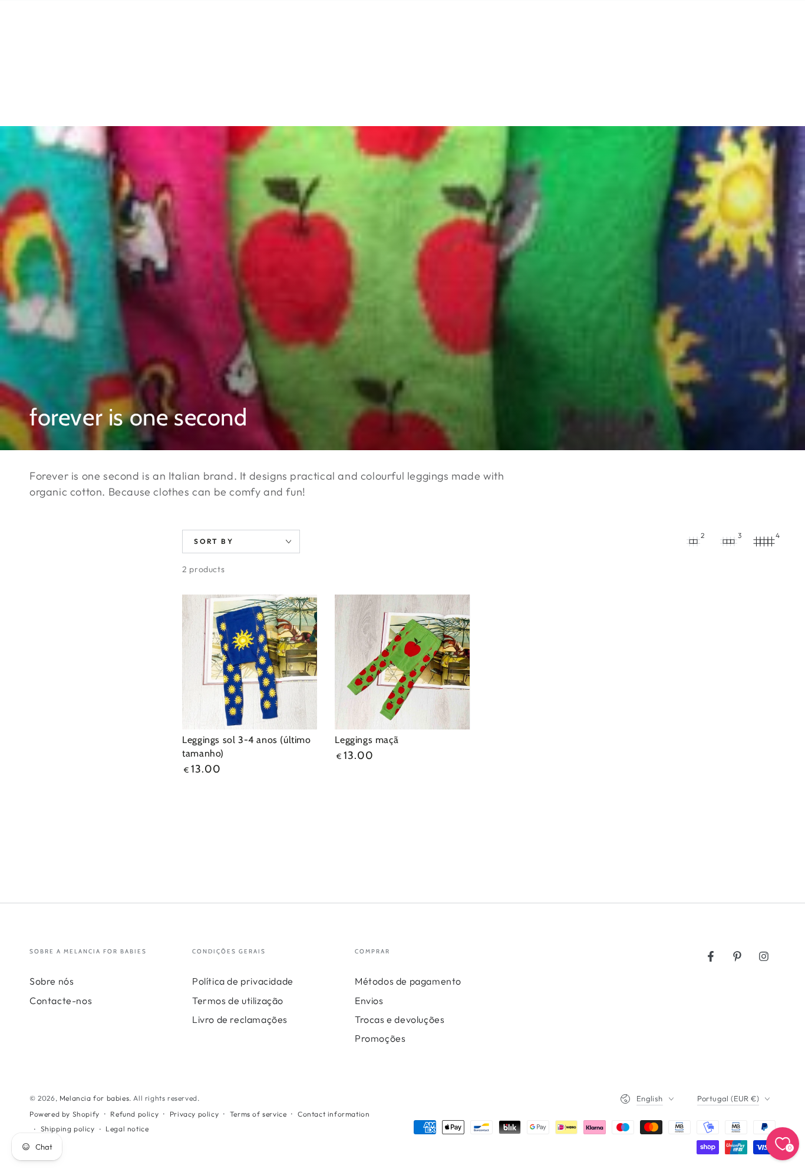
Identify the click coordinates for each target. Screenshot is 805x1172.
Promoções (380, 1038)
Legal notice (127, 1128)
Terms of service (258, 1114)
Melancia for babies (94, 1098)
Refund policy (134, 1114)
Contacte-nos (60, 1000)
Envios (369, 1000)
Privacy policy (194, 1114)
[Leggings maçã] (402, 662)
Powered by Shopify (64, 1114)
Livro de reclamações (240, 1019)
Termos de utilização (237, 1000)
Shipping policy (68, 1128)
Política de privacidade (242, 981)
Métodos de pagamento (408, 981)
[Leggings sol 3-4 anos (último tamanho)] (249, 662)
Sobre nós (51, 981)
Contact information (333, 1114)
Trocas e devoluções (399, 1019)
